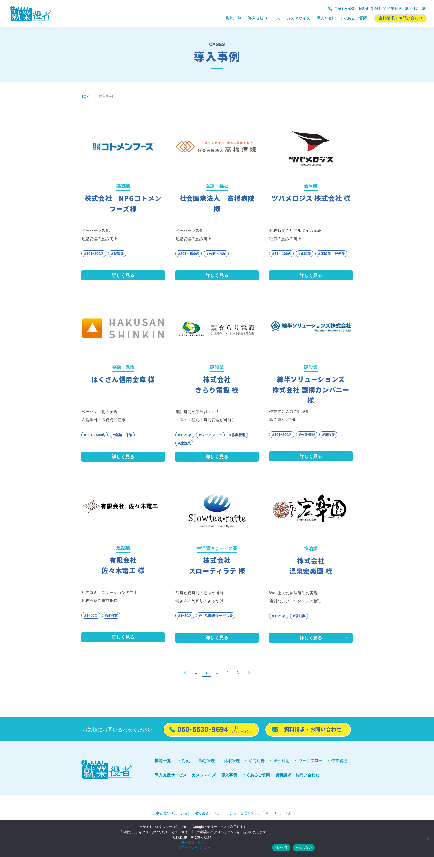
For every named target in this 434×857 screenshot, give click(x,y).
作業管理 (239, 435)
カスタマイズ (204, 775)
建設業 (185, 443)
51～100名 (282, 254)
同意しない (303, 847)
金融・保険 (123, 435)
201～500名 (189, 254)
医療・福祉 (217, 254)
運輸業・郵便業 (332, 254)
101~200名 (95, 254)
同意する (281, 847)
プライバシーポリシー (194, 847)
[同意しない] (427, 838)
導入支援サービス (171, 775)
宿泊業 (300, 616)
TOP (85, 96)
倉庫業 (306, 254)
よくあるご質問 (256, 775)
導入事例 (229, 775)
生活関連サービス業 (217, 616)
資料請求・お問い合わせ (297, 775)
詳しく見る (123, 275)
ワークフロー (211, 435)
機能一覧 (163, 760)
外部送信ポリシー (194, 842)
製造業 (118, 254)
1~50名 (186, 435)
